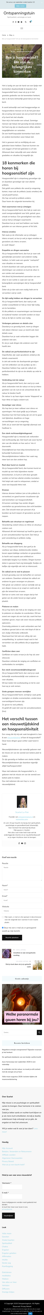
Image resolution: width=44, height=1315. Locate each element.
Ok (30, 1313)
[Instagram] (25, 843)
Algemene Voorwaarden (12, 1158)
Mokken (5, 1279)
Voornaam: (6, 1183)
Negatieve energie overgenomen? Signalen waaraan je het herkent (22, 1051)
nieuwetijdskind (13, 737)
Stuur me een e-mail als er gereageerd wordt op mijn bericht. (19, 929)
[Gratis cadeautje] (22, 1004)
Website (5, 906)
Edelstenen (6, 1272)
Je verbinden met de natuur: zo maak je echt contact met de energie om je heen (21, 1070)
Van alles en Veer (9, 1282)
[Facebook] (19, 843)
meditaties (6, 1275)
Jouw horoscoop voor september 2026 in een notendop (19, 1063)
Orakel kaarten (8, 1240)
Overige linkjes (8, 1292)
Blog (13, 52)
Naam (5, 885)
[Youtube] (22, 843)
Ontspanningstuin (19, 13)
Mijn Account (7, 1148)
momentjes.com (22, 819)
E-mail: (5, 1193)
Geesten (5, 1236)
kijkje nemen (20, 6)
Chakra (5, 1246)
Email (4, 896)
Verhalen (5, 1285)
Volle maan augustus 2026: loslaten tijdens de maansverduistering (19, 1077)
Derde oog (6, 1263)
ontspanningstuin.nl (25, 817)
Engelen (5, 1250)
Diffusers (6, 1289)
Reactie (5, 863)
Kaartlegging (7, 1266)
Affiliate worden (8, 1155)
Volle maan (6, 1233)
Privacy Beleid (8, 1161)
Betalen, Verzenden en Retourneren (17, 1151)
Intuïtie (5, 1259)
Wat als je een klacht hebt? (13, 1164)
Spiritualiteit (7, 1243)
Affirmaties (6, 1256)
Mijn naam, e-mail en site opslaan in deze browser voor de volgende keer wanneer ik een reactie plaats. (23, 920)
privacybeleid (7, 1209)
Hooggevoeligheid (25, 52)
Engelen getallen (9, 1253)
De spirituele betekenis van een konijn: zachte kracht (21, 1057)
